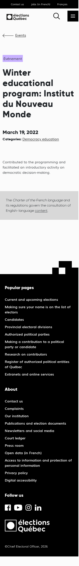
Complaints (14, 408)
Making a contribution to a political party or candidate (34, 344)
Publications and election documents (35, 423)
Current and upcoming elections (31, 299)
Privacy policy (16, 472)
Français (62, 4)
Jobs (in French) (40, 4)
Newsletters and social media (29, 430)
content (41, 211)
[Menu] (72, 16)
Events (20, 35)
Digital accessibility (21, 480)
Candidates (14, 319)
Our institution (17, 415)
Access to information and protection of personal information (38, 462)
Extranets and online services (29, 374)
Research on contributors (26, 354)
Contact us (17, 4)
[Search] (56, 16)
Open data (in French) (23, 452)
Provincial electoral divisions (28, 326)
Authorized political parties (27, 334)
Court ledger (15, 437)
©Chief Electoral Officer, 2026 (26, 546)
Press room (14, 445)
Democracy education (40, 138)
